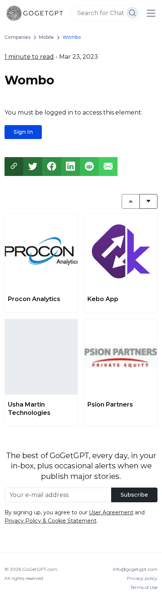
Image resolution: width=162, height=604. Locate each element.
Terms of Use (143, 587)
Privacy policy (142, 578)
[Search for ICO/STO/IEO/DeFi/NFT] (132, 13)
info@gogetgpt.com (135, 569)
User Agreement (111, 512)
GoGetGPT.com (39, 569)
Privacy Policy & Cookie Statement (50, 520)
